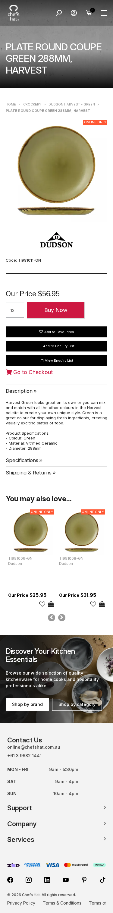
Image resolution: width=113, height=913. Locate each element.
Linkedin (47, 880)
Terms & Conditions (62, 902)
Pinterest (84, 880)
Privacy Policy (21, 902)
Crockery (32, 104)
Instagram (29, 880)
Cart (89, 13)
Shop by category (77, 704)
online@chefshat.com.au (33, 747)
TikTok (103, 880)
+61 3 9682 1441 (24, 755)
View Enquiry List (59, 360)
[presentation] (51, 617)
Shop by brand (27, 704)
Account (74, 13)
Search (59, 13)
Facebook (10, 880)
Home (11, 104)
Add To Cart (51, 604)
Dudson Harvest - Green (72, 104)
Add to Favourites (59, 332)
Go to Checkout (32, 372)
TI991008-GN (71, 558)
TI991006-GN (20, 558)
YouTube (66, 880)
